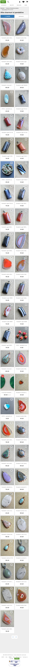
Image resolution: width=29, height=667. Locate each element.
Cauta (8, 16)
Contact (17, 658)
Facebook (18, 657)
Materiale (2, 8)
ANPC (2, 657)
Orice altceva (4, 9)
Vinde (10, 657)
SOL (7, 657)
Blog (14, 657)
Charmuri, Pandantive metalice (12, 8)
